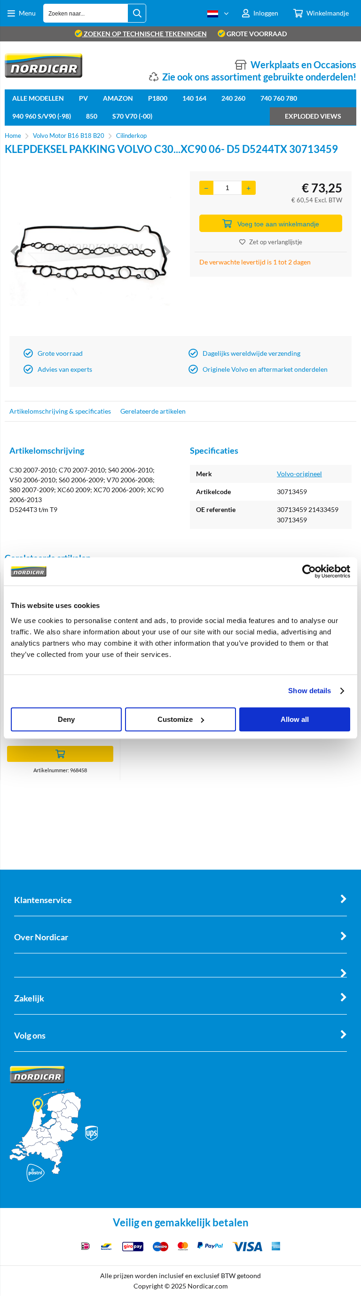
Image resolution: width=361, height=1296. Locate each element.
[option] (90, 251)
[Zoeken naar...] (136, 13)
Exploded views (313, 116)
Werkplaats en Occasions (303, 64)
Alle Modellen (38, 98)
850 (91, 116)
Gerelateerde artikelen (153, 411)
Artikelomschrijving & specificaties (60, 411)
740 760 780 (278, 98)
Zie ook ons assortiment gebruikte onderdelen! (259, 76)
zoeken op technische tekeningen (144, 34)
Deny (66, 719)
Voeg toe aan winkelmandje (278, 224)
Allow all (295, 719)
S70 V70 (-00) (132, 116)
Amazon (118, 98)
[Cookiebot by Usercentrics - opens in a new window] (309, 571)
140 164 (194, 98)
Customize (175, 719)
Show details (309, 691)
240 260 (233, 98)
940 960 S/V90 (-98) (41, 116)
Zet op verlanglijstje (275, 242)
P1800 (157, 98)
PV (83, 98)
